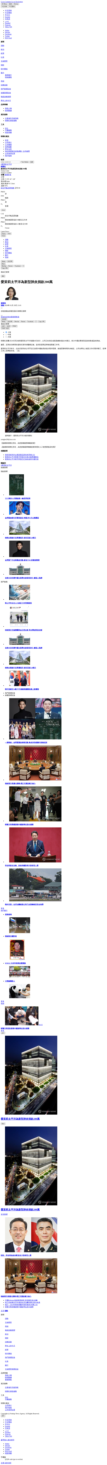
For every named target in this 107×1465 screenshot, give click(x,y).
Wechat (7, 32)
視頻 (2, 81)
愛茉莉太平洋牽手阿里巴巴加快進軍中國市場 (21, 459)
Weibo (7, 30)
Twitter (7, 36)
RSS (6, 128)
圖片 (2, 73)
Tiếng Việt (8, 1436)
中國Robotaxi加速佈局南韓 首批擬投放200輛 (21, 1300)
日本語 (7, 1428)
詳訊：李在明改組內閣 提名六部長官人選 (16, 1255)
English (7, 1426)
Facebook (8, 34)
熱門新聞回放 (6, 89)
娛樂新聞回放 (6, 93)
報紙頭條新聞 (6, 97)
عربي (7, 1430)
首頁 (6, 140)
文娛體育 (4, 61)
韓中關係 (4, 69)
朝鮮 (2, 65)
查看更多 (8, 175)
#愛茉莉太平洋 (6, 164)
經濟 (2, 53)
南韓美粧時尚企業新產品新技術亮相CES (20, 455)
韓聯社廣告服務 (11, 120)
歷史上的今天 (6, 100)
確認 (3, 276)
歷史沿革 (8, 149)
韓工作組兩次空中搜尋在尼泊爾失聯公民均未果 (22, 1302)
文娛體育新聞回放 (11, 1369)
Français (8, 1434)
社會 (2, 57)
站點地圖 (8, 132)
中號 (9, 334)
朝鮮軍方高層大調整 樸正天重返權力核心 (16, 1296)
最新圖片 (8, 75)
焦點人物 (8, 108)
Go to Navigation (17, 2)
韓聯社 (3, 166)
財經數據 (8, 110)
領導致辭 (8, 147)
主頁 (2, 1311)
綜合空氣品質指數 (7, 188)
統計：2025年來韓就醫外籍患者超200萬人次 (21, 1305)
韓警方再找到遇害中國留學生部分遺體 (15, 1028)
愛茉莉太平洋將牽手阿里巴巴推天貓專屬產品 (21, 457)
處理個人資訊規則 (7, 1440)
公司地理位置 (10, 153)
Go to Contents (6, 2)
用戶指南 (8, 156)
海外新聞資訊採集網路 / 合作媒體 (17, 151)
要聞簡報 (8, 1380)
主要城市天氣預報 (11, 118)
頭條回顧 (4, 85)
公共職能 (8, 145)
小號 (9, 332)
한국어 (7, 1424)
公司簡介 (8, 142)
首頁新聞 (4, 1214)
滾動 (2, 45)
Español (7, 1432)
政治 (2, 49)
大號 (9, 337)
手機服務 (8, 130)
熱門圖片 (4, 910)
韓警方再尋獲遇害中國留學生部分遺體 (19, 1307)
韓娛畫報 (8, 77)
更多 (2, 908)
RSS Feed (8, 38)
